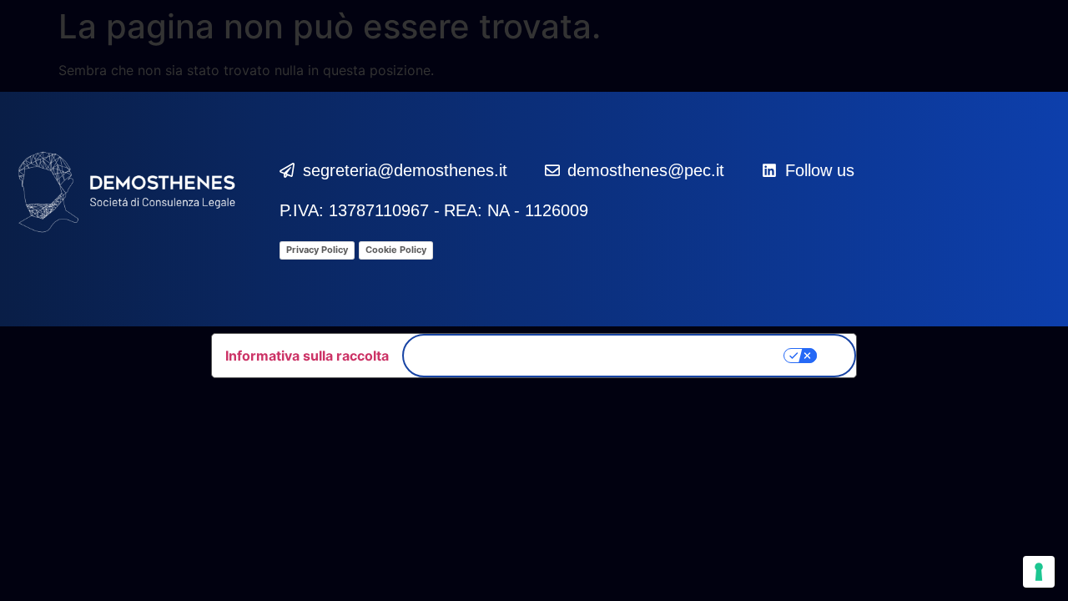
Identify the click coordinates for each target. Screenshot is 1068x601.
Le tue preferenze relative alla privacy (606, 355)
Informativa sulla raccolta (307, 355)
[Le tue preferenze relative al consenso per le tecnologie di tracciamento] (1039, 572)
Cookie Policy (395, 249)
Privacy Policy (317, 249)
